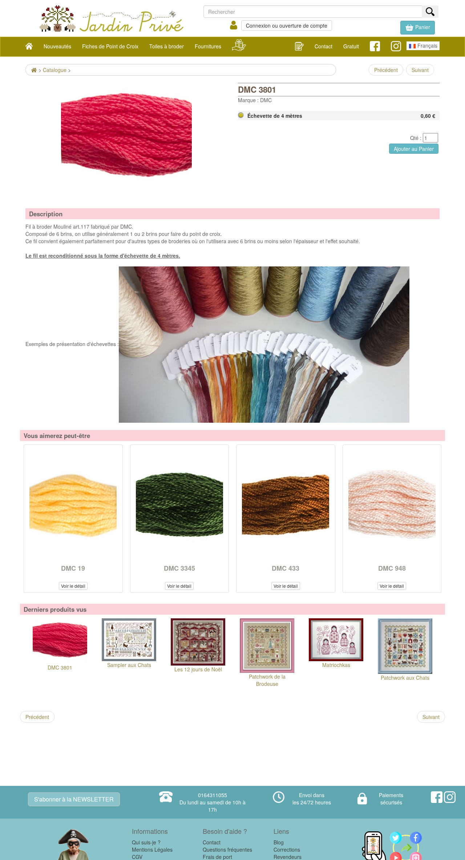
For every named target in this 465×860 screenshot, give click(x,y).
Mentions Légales (152, 849)
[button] (417, 28)
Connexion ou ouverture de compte (286, 25)
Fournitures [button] (208, 46)
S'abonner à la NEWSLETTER (74, 799)
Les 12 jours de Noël (198, 669)
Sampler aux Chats (129, 664)
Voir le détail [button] (73, 586)
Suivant (420, 69)
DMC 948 (392, 568)
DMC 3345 (179, 568)
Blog (279, 842)
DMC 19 (73, 568)
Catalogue (54, 69)
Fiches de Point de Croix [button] (110, 46)
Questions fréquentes (227, 849)
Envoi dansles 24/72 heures (311, 798)
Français (426, 45)
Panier (422, 27)
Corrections (287, 849)
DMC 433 (285, 568)
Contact (323, 46)
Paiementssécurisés (391, 798)
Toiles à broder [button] (166, 46)
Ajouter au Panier (414, 148)
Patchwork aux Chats (405, 677)
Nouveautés (57, 46)
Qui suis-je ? (146, 842)
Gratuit (351, 46)
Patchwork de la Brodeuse (267, 680)
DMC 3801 (60, 667)
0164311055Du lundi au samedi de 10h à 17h (212, 802)
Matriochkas (336, 664)
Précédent (386, 69)
